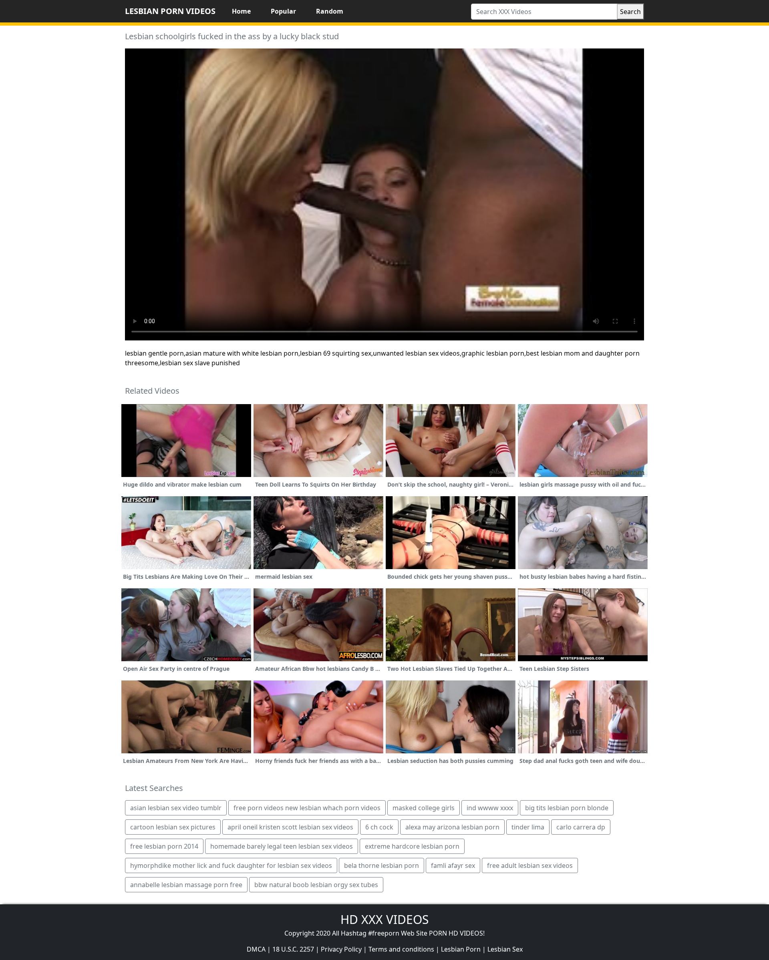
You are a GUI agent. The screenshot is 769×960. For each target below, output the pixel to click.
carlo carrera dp (580, 827)
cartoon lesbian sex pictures (172, 827)
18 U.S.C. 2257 (293, 949)
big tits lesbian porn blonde (566, 807)
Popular (283, 11)
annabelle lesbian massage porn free (186, 884)
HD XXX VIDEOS (384, 919)
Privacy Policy (341, 949)
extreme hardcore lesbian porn (412, 846)
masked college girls (424, 807)
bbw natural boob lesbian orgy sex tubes (316, 884)
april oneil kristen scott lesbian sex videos (290, 827)
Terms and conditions (401, 949)
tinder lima (527, 827)
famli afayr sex (453, 865)
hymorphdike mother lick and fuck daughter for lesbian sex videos (231, 865)
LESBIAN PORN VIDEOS (170, 11)
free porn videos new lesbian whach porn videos (307, 807)
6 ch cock (379, 827)
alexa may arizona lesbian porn (452, 827)
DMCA (256, 949)
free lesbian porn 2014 (164, 846)
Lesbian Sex (505, 949)
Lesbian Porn (461, 949)
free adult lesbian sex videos (530, 865)
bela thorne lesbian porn (381, 865)
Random (329, 11)
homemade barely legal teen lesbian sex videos (281, 846)
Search (630, 11)
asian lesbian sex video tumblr (175, 807)
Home (241, 11)
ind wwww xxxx (490, 807)
